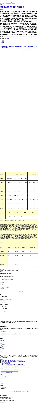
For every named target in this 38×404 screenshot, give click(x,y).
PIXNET (12, 391)
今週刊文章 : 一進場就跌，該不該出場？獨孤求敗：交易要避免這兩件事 (12, 364)
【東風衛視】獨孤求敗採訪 (5, 363)
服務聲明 (28, 391)
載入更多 (2, 282)
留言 (9, 276)
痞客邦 (7, 276)
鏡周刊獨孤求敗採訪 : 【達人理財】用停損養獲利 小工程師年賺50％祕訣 (13, 361)
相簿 (3, 40)
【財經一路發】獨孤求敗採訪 (5, 362)
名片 (3, 42)
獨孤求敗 (1, 271)
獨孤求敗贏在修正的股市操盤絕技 (6, 372)
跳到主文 (1, 9)
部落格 (3, 41)
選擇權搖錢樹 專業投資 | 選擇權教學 (12, 7)
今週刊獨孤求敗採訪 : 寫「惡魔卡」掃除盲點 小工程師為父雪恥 (11, 360)
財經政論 (7, 38)
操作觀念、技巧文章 (9, 279)
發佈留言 (2, 288)
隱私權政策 (24, 391)
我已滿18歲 (2, 402)
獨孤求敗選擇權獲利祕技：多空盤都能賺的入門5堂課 (9, 371)
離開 (5, 402)
